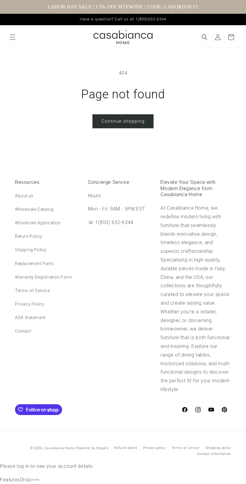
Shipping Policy (31, 249)
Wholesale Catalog (34, 209)
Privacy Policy (29, 304)
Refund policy (125, 448)
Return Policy (28, 236)
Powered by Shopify (92, 448)
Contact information (214, 454)
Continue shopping (123, 121)
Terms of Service (32, 290)
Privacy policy (154, 448)
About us (24, 195)
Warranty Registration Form (43, 277)
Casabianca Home (59, 448)
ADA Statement (30, 317)
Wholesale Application (38, 222)
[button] (12, 37)
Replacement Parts (34, 263)
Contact (23, 331)
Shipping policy (218, 448)
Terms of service (186, 448)
